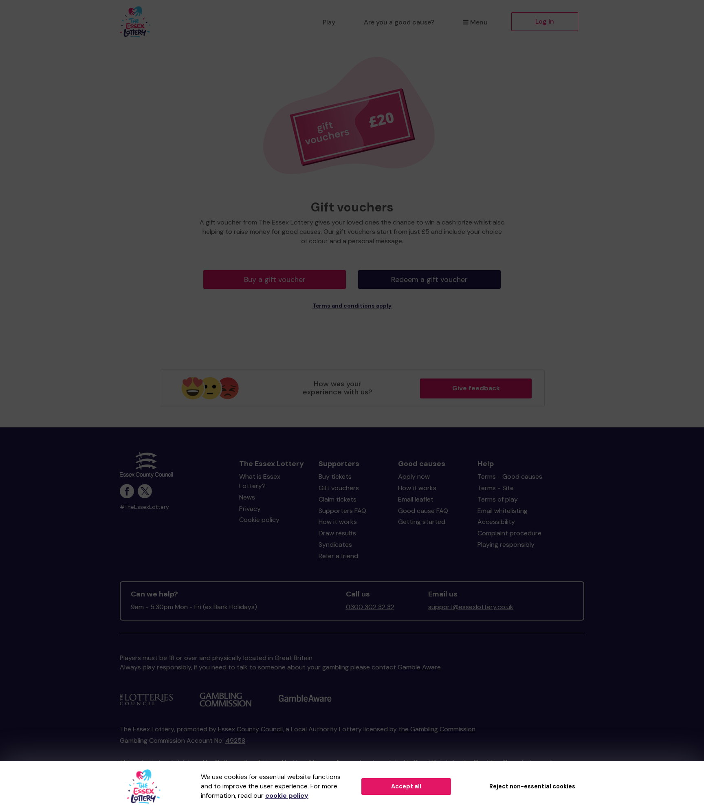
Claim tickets (337, 499)
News (247, 497)
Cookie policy (259, 519)
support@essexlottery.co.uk (470, 607)
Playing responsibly (506, 544)
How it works (338, 521)
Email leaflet (415, 499)
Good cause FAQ (423, 510)
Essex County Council (250, 729)
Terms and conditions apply (352, 305)
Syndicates (335, 544)
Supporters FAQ (342, 510)
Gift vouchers (339, 488)
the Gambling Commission (436, 729)
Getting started (421, 521)
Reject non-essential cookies (532, 786)
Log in (544, 21)
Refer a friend (338, 556)
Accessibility (496, 521)
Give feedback (476, 388)
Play (329, 22)
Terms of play (497, 499)
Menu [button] (479, 22)
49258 (235, 740)
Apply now (414, 476)
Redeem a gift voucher (429, 279)
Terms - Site (495, 488)
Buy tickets (335, 476)
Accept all (406, 786)
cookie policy (286, 795)
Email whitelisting (502, 510)
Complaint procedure (509, 533)
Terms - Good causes (509, 476)
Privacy (250, 508)
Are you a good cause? (399, 22)
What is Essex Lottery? (259, 481)
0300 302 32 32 (370, 607)
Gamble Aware (419, 667)
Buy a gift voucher (275, 279)
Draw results (337, 533)
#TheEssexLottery (144, 507)
